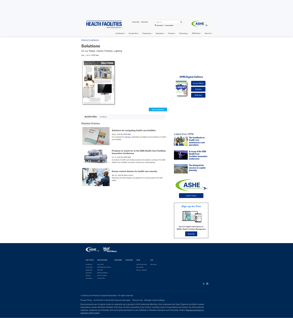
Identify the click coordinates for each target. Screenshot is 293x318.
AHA (151, 260)
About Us (208, 33)
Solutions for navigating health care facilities (134, 130)
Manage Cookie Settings (154, 300)
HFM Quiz (198, 95)
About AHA (153, 264)
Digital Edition (191, 76)
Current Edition (198, 83)
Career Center (191, 195)
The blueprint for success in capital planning (197, 168)
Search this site (160, 25)
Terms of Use (137, 300)
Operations (160, 33)
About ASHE (139, 267)
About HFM (100, 264)
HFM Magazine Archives (104, 267)
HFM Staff (95, 55)
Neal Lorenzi (128, 175)
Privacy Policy (86, 300)
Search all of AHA (169, 25)
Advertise (129, 260)
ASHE (138, 260)
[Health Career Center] (191, 185)
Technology (183, 33)
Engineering (146, 33)
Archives (198, 89)
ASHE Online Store (141, 264)
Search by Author (102, 275)
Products (171, 33)
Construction (133, 33)
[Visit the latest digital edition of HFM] (181, 88)
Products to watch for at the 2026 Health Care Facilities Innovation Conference (139, 152)
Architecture (120, 33)
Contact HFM (101, 278)
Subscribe (191, 234)
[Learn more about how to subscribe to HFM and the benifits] (191, 216)
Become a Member (141, 270)
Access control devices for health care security (134, 171)
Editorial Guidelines (102, 272)
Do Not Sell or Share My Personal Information (112, 300)
